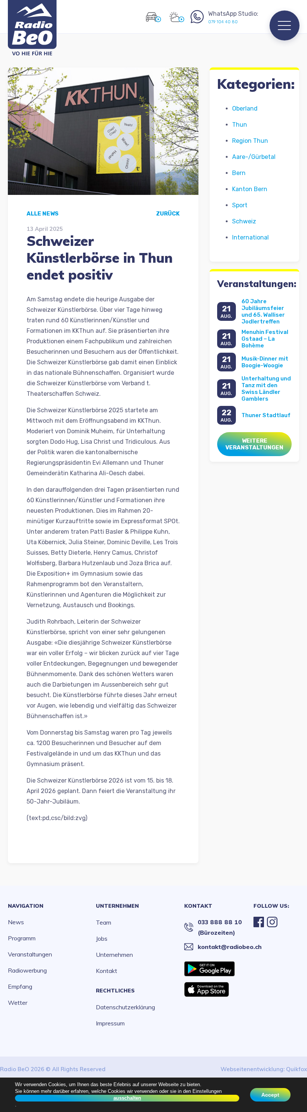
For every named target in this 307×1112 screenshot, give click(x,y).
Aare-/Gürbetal (254, 156)
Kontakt (106, 970)
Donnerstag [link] (56, 732)
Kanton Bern (249, 189)
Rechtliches (115, 990)
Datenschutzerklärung (125, 1007)
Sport (239, 205)
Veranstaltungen (30, 954)
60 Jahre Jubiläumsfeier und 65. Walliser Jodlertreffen (263, 311)
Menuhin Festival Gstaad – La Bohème (264, 339)
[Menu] (285, 25)
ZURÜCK (168, 213)
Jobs (101, 938)
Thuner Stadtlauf (266, 415)
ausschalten (127, 1098)
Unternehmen (117, 905)
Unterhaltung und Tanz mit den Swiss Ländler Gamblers (266, 388)
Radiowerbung (27, 970)
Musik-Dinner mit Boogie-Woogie (264, 362)
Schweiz (244, 221)
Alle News (42, 213)
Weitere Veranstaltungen (254, 444)
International (250, 237)
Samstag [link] (96, 732)
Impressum (110, 1023)
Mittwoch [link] (40, 420)
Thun (239, 124)
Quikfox (296, 1069)
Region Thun (250, 140)
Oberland (245, 108)
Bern (239, 173)
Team (103, 922)
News (16, 922)
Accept (270, 1095)
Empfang (20, 986)
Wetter (17, 1002)
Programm (22, 938)
